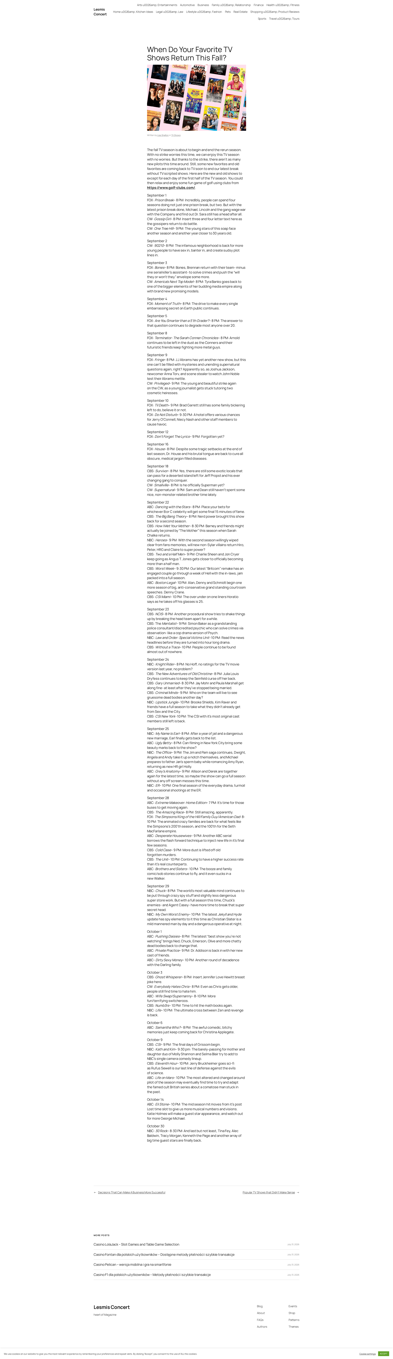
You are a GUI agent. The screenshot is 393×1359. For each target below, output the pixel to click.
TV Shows (176, 135)
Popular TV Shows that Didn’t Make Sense (269, 1192)
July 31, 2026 (293, 1244)
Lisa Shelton (163, 135)
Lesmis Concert (100, 11)
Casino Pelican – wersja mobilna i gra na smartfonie (132, 1265)
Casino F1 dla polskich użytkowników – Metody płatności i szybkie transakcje (152, 1275)
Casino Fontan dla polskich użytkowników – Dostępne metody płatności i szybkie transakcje (164, 1255)
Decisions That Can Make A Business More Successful (131, 1192)
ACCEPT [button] (383, 1353)
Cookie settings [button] (367, 1353)
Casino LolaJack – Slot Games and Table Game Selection (136, 1244)
